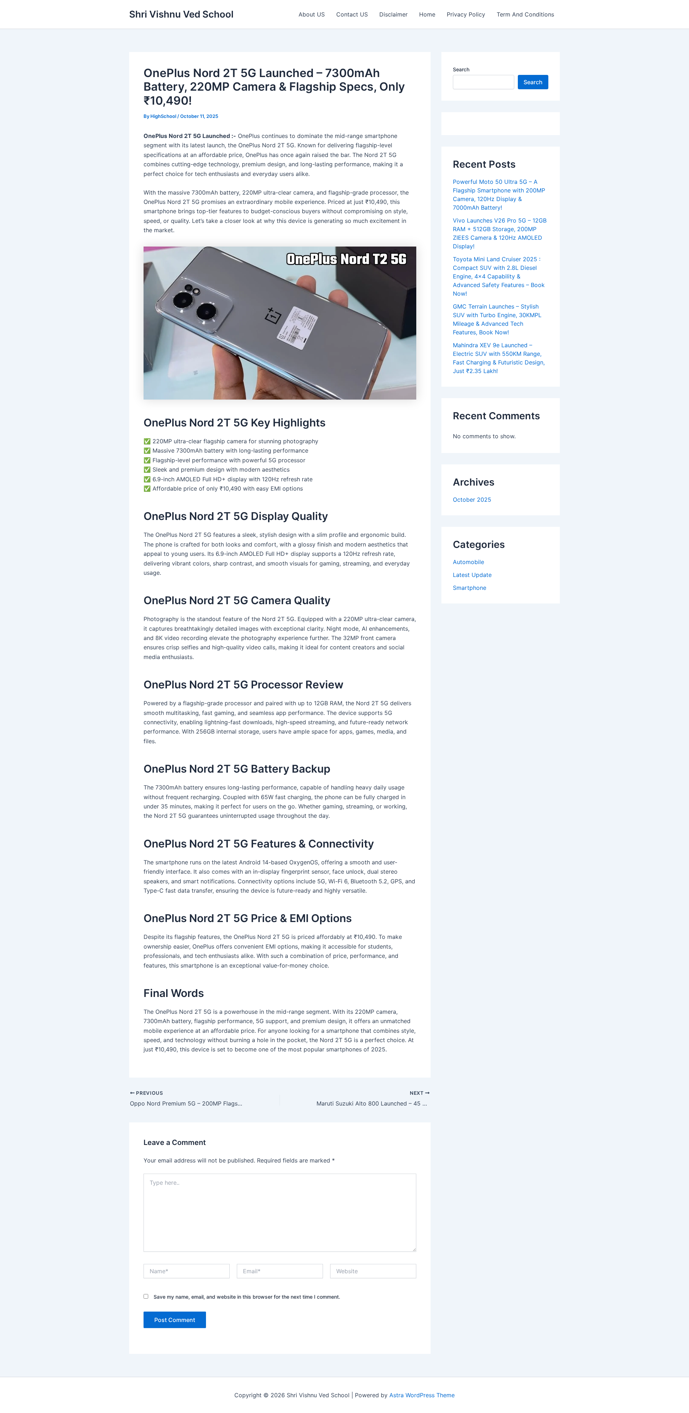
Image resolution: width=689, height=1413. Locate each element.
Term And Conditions (525, 14)
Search (461, 69)
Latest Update (472, 574)
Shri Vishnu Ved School (181, 14)
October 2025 (472, 499)
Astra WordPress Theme (422, 1395)
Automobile (468, 561)
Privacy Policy (466, 14)
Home (427, 14)
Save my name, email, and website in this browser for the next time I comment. (247, 1297)
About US (312, 14)
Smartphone (469, 587)
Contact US (352, 14)
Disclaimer (393, 14)
